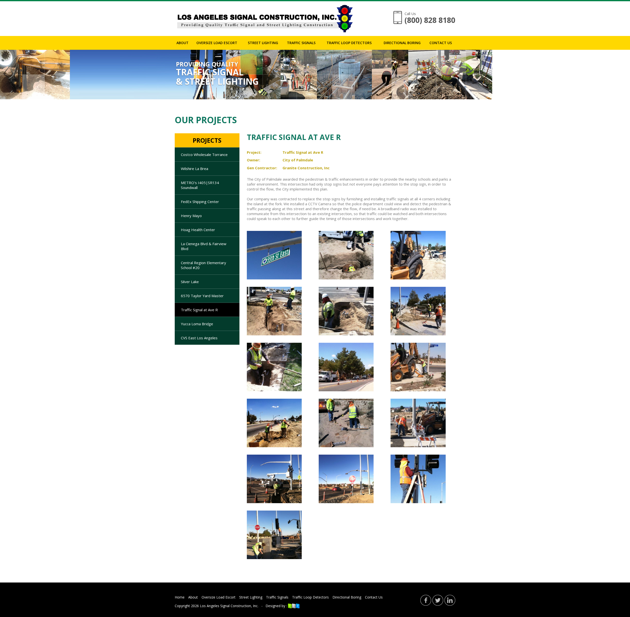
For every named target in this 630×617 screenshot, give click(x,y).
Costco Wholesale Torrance (204, 154)
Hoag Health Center (198, 229)
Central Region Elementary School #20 (203, 265)
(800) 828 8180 (430, 20)
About (182, 42)
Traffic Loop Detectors (349, 42)
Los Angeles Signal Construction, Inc (229, 605)
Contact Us (440, 42)
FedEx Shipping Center (200, 201)
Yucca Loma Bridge (197, 323)
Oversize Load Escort (216, 42)
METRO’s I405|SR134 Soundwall (200, 185)
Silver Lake (190, 281)
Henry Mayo (191, 215)
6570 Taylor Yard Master (202, 295)
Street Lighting (263, 42)
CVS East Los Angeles (199, 337)
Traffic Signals (301, 42)
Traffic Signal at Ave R (199, 309)
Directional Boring (402, 42)
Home (180, 597)
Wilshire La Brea (194, 168)
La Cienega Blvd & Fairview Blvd (203, 246)
